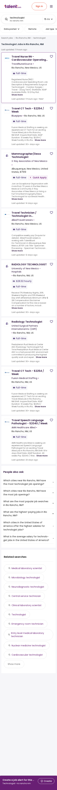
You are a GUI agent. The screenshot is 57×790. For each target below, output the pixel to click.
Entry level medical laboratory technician (27, 634)
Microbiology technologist (26, 577)
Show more (17, 94)
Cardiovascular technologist (27, 654)
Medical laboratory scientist (27, 568)
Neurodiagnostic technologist (28, 586)
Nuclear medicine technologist (29, 645)
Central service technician (26, 596)
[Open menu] (51, 6)
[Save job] (51, 56)
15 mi (47, 19)
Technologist (19, 614)
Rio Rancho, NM (23, 38)
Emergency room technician (27, 623)
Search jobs (7, 38)
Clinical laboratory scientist (26, 605)
